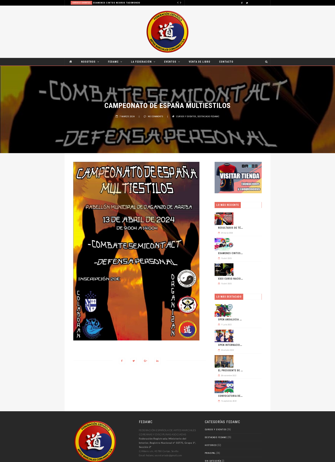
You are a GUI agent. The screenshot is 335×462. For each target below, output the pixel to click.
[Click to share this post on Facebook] (122, 361)
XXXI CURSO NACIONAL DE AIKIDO (238, 278)
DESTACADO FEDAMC (208, 116)
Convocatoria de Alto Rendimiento (241, 396)
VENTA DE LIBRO (199, 61)
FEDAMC (113, 61)
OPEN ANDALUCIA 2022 (231, 319)
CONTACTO (226, 61)
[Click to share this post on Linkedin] (157, 361)
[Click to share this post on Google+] (146, 361)
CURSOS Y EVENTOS (78, 3)
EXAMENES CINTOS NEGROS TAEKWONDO (113, 3)
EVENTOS (170, 61)
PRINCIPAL (210, 453)
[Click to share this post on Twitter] (134, 361)
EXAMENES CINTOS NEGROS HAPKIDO (240, 253)
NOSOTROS (88, 61)
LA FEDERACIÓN (141, 61)
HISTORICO (211, 445)
